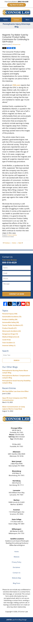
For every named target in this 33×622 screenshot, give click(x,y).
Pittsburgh (24, 541)
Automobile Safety (10, 322)
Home (5, 20)
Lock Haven (16, 541)
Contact (16, 20)
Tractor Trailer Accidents (12, 325)
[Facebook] (5, 304)
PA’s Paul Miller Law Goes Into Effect (15, 391)
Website (16, 557)
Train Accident (8, 343)
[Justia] (19, 304)
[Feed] (28, 304)
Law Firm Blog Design (16, 620)
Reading (8, 543)
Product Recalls (9, 328)
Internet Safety (8, 345)
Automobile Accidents (11, 317)
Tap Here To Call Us (16, 5)
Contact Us (16, 573)
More (27, 20)
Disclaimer (16, 567)
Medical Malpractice (10, 337)
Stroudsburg (16, 543)
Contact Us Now (16, 294)
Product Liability (12, 235)
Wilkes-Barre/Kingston (17, 545)
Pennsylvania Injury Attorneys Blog (16, 12)
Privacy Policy (16, 562)
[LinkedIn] (14, 304)
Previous (6, 243)
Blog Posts (16, 583)
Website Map (16, 578)
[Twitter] (10, 304)
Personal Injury (9, 314)
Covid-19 (6, 340)
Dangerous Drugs (10, 334)
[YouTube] (23, 304)
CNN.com (16, 85)
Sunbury (25, 543)
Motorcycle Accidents (11, 331)
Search (16, 360)
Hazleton (8, 541)
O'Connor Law (23, 612)
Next (20, 243)
